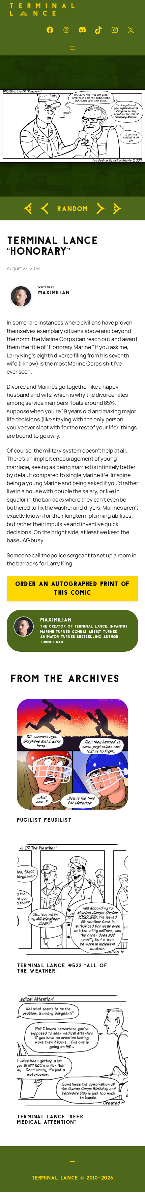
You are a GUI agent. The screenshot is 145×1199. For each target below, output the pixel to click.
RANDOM (72, 208)
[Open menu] (72, 48)
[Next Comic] (100, 208)
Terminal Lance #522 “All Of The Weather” (62, 968)
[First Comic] (28, 208)
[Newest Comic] (117, 208)
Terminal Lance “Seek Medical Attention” (50, 1119)
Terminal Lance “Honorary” (52, 246)
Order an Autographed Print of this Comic (72, 588)
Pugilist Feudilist (44, 820)
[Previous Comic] (44, 208)
